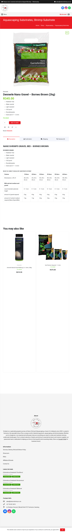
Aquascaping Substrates (18, 20)
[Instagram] (66, 7)
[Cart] (69, 14)
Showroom (6, 453)
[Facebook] (62, 7)
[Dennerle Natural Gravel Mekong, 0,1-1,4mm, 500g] (19, 247)
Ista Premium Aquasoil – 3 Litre (53, 265)
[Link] (4, 7)
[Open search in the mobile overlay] (34, 14)
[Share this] (8, 127)
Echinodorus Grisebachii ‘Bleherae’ (12, 488)
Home (37, 25)
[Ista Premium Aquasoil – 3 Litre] (52, 247)
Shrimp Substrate (44, 20)
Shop (42, 25)
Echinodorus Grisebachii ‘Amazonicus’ (13, 480)
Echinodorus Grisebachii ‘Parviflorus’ (13, 472)
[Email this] (5, 127)
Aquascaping (49, 25)
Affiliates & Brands (8, 460)
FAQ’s (4, 456)
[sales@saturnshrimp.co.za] (4, 501)
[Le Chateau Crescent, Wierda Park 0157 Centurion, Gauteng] (4, 507)
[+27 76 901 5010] (4, 504)
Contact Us (6, 463)
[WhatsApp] (69, 7)
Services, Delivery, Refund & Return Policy (14, 449)
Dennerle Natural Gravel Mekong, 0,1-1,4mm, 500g (19, 267)
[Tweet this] (12, 127)
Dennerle (5, 91)
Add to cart (15, 122)
